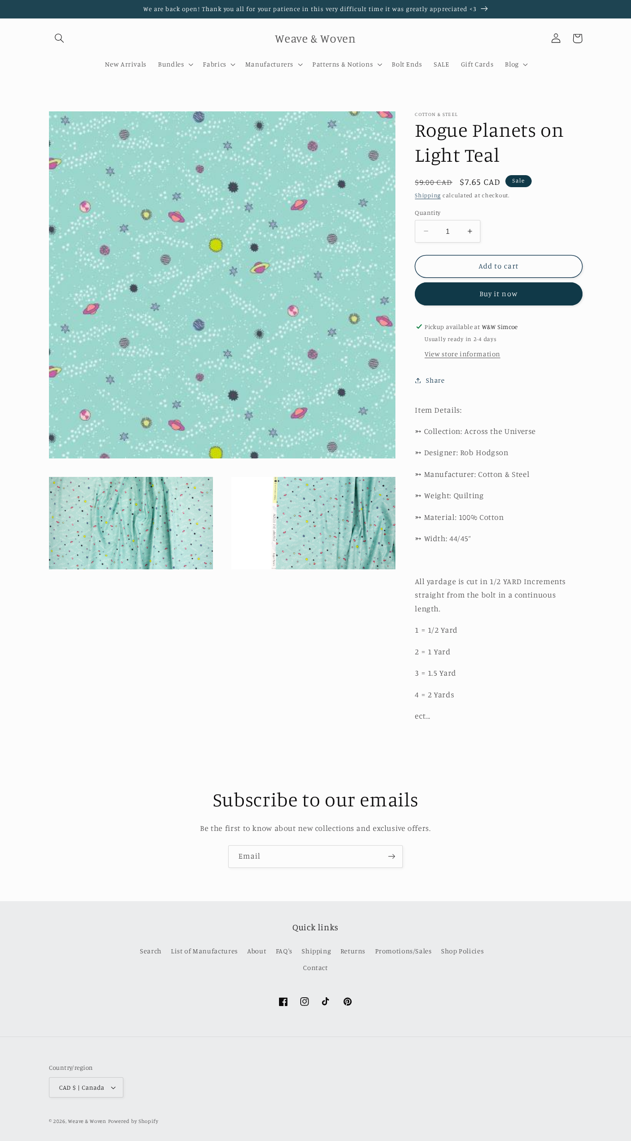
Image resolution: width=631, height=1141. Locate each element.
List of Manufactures (204, 951)
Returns (352, 951)
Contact (315, 967)
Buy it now (498, 293)
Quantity (427, 212)
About (256, 951)
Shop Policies (462, 951)
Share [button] (435, 380)
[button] (59, 38)
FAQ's (284, 951)
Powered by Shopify (133, 1121)
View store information (462, 354)
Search (151, 951)
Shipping (428, 195)
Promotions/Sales (403, 951)
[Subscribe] (391, 856)
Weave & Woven (87, 1121)
